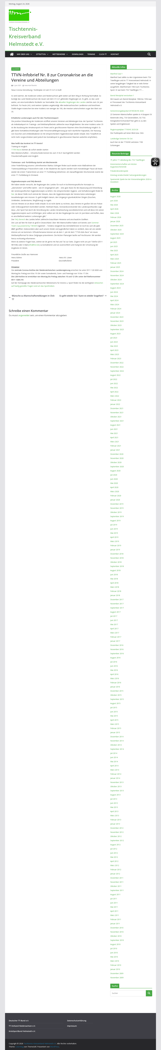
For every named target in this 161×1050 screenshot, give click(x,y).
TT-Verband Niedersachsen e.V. (22, 1026)
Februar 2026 (115, 217)
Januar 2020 (115, 500)
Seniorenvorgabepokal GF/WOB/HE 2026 (127, 111)
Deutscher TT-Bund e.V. (19, 1020)
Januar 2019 (115, 549)
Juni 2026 (114, 200)
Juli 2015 (113, 707)
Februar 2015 (115, 728)
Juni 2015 (114, 711)
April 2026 (114, 209)
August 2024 (115, 288)
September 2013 (117, 790)
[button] (30, 54)
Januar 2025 (115, 267)
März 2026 (114, 213)
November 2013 (117, 782)
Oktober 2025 (116, 230)
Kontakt (115, 54)
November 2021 (117, 412)
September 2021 (117, 421)
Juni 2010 (114, 952)
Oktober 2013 (116, 786)
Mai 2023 (114, 346)
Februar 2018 (115, 591)
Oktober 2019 (116, 512)
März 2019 (114, 541)
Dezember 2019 (116, 504)
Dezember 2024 (116, 271)
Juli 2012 (113, 849)
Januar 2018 (115, 595)
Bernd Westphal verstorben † (122, 95)
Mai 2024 (114, 296)
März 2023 (114, 354)
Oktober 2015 (116, 695)
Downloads (77, 54)
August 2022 (115, 375)
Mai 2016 (114, 670)
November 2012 (117, 832)
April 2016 (114, 674)
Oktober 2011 (116, 886)
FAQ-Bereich (20, 219)
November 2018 (117, 558)
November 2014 (117, 741)
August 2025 (115, 238)
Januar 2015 (115, 732)
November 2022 (117, 367)
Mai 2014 (114, 761)
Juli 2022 (113, 379)
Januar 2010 (115, 969)
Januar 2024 (115, 313)
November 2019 (117, 508)
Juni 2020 (114, 479)
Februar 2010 (115, 965)
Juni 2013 (114, 803)
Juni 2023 (114, 342)
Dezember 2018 (116, 554)
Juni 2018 (114, 574)
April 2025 (114, 254)
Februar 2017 (115, 637)
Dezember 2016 (116, 645)
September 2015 (117, 699)
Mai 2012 (114, 857)
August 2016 (115, 657)
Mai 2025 (114, 250)
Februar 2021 (115, 446)
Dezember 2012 (116, 828)
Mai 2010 (114, 957)
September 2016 (117, 653)
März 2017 (114, 633)
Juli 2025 (113, 242)
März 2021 (114, 441)
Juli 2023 (113, 338)
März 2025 (114, 259)
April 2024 (114, 300)
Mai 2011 (114, 907)
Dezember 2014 (116, 736)
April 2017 (114, 628)
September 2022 (117, 371)
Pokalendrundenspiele (119, 171)
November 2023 (117, 321)
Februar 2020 (115, 495)
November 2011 (117, 882)
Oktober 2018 (116, 562)
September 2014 (117, 749)
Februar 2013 (115, 819)
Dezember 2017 (116, 599)
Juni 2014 (114, 757)
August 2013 (115, 795)
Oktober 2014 (116, 745)
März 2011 (114, 915)
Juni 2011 (114, 903)
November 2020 (117, 458)
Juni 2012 (114, 853)
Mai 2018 (114, 579)
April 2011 (114, 911)
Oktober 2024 (116, 279)
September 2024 (117, 284)
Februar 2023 (115, 358)
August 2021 (115, 425)
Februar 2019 (115, 545)
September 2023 (117, 329)
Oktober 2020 (116, 462)
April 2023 (114, 350)
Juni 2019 (114, 529)
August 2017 (115, 612)
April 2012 (114, 861)
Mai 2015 (114, 716)
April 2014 (114, 765)
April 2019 (114, 537)
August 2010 (115, 944)
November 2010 (117, 932)
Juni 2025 (114, 246)
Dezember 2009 (116, 973)
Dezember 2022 (116, 362)
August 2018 (115, 570)
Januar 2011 (115, 923)
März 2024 (114, 304)
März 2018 (114, 587)
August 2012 (115, 844)
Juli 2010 (113, 948)
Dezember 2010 (116, 927)
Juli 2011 (113, 898)
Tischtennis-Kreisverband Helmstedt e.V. (26, 36)
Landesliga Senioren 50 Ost (121, 138)
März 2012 (114, 865)
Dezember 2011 (116, 878)
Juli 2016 (113, 662)
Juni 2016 (114, 666)
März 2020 (114, 491)
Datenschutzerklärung (76, 1020)
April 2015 (114, 720)
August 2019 (115, 520)
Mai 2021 (114, 433)
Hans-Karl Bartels (30, 85)
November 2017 (117, 603)
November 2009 (117, 977)
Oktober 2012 (116, 836)
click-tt (103, 54)
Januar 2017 (115, 641)
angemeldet (24, 315)
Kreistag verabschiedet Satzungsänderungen (128, 175)
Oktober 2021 (116, 416)
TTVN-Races (16, 149)
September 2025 (117, 234)
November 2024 (117, 275)
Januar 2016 (115, 687)
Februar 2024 (115, 308)
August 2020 (115, 470)
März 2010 (114, 961)
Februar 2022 (115, 400)
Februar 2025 (115, 263)
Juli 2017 (113, 616)
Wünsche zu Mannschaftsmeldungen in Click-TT (33, 297)
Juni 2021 (114, 429)
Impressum (72, 1026)
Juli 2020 (113, 475)
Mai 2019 (114, 533)
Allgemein (15, 69)
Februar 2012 (115, 869)
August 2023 (115, 333)
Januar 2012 (115, 873)
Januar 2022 (115, 404)
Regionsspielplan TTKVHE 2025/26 (124, 129)
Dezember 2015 (116, 691)
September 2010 (117, 940)
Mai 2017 (114, 624)
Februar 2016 (115, 682)
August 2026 (115, 196)
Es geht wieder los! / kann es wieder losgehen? (81, 295)
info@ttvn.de (34, 245)
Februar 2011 (115, 919)
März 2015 (114, 724)
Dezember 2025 (116, 225)
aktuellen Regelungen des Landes (72, 102)
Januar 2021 (115, 450)
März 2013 (114, 815)
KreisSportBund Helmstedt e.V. (22, 1031)
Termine (91, 54)
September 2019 (117, 516)
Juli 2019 (113, 524)
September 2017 (117, 608)
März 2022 (114, 396)
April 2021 (114, 437)
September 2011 (117, 890)
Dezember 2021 (116, 408)
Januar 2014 (115, 778)
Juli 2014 (113, 753)
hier (12, 194)
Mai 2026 (114, 205)
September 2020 (117, 466)
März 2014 (114, 770)
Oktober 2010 (116, 936)
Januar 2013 (115, 824)
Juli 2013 (113, 799)
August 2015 (115, 703)
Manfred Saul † (116, 74)
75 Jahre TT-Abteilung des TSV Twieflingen (127, 160)
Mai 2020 (114, 483)
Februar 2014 (115, 774)
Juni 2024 (114, 292)
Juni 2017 (114, 620)
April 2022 (114, 392)
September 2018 (117, 566)
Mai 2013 (114, 807)
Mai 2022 (114, 387)
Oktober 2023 (116, 325)
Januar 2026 (115, 221)
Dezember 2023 (116, 317)
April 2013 (114, 811)
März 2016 (114, 678)
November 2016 (117, 649)
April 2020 (114, 487)
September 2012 (117, 840)
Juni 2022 (114, 383)
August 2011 (115, 894)
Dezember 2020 (116, 454)
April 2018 (114, 583)
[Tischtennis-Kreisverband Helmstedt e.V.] (12, 54)
